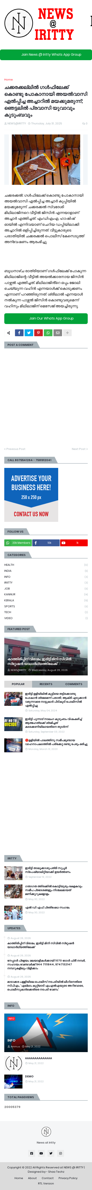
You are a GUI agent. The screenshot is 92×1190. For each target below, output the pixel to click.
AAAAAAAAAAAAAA (38, 1058)
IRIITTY (46, 583)
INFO (46, 577)
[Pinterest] (38, 332)
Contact (48, 1178)
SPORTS (46, 606)
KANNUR (46, 594)
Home (8, 80)
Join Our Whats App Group (51, 318)
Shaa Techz (56, 1172)
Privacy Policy (68, 1178)
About (32, 1178)
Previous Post (15, 449)
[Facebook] (19, 332)
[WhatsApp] (48, 332)
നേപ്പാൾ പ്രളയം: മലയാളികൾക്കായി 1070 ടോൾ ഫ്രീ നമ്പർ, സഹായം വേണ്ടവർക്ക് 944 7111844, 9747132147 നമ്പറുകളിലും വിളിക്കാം (46, 964)
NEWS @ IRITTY (73, 1167)
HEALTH (46, 565)
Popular (18, 684)
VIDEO (46, 618)
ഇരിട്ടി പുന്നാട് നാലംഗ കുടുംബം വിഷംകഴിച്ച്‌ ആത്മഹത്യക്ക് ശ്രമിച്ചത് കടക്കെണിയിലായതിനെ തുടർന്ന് (53, 723)
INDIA (46, 571)
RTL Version (46, 1183)
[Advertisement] (46, 804)
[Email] (57, 332)
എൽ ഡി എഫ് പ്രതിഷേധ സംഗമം (47, 907)
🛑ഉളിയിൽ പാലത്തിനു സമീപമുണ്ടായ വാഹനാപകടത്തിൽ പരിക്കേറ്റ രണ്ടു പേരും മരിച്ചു (56, 742)
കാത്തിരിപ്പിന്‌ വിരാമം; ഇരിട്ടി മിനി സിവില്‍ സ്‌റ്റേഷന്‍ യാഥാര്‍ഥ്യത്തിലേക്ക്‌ (39, 661)
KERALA (46, 600)
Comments (73, 684)
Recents (46, 684)
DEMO (29, 1076)
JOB (46, 589)
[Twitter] (29, 332)
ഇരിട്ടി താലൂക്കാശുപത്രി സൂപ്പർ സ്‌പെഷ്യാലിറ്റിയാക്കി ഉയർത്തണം (47, 870)
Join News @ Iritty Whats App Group (51, 54)
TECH (46, 612)
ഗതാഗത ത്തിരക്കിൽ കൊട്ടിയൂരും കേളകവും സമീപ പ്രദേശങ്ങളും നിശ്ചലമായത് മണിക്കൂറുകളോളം (53, 890)
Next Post (79, 449)
